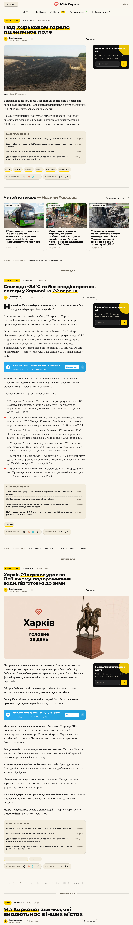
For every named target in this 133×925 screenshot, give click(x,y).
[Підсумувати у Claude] (29, 177)
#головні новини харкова (15, 859)
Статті (29, 12)
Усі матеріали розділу (117, 197)
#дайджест (35, 859)
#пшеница (50, 169)
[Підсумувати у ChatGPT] (24, 177)
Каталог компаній (102, 12)
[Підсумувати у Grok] (38, 177)
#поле (39, 169)
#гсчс (7, 169)
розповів (9, 757)
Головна (7, 260)
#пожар (28, 169)
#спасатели (64, 169)
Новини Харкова (12, 21)
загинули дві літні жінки (55, 692)
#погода (9, 524)
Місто (7, 903)
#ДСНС (17, 169)
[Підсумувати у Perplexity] (33, 177)
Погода (59, 12)
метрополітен (12, 813)
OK (124, 64)
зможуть (37, 783)
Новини (42, 12)
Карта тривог (78, 12)
